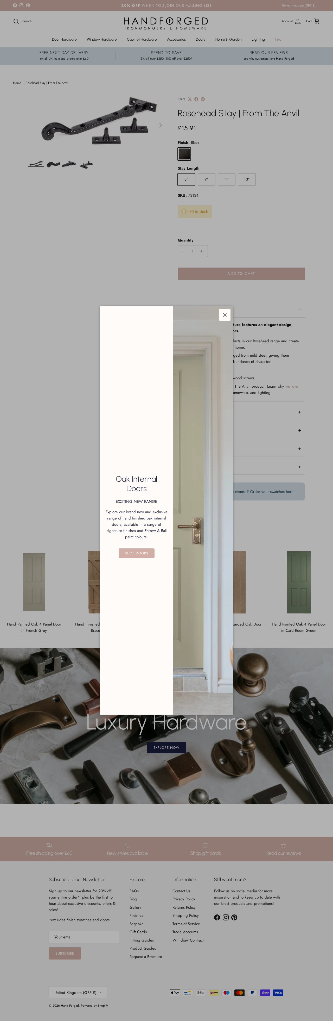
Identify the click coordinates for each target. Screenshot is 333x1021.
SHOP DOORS (136, 553)
